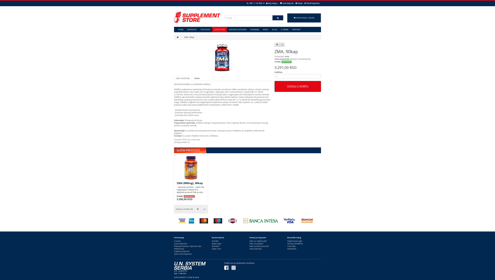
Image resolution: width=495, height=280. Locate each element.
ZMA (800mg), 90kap (190, 183)
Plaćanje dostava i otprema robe (187, 246)
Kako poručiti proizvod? (259, 246)
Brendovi (215, 246)
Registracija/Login (294, 241)
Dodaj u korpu (297, 86)
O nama (177, 241)
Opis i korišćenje (183, 78)
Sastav (197, 78)
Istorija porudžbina (295, 243)
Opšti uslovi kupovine (183, 254)
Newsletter (291, 248)
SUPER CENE (219, 29)
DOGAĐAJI (254, 29)
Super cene (216, 248)
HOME (180, 29)
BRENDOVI (192, 29)
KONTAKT (296, 29)
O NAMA (284, 29)
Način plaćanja (255, 248)
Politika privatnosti (181, 251)
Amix (287, 56)
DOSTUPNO (286, 62)
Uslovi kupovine (180, 243)
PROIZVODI (205, 29)
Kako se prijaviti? (256, 243)
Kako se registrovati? (258, 241)
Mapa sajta (216, 243)
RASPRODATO (189, 196)
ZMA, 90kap (189, 37)
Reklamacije (179, 248)
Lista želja (291, 246)
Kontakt (215, 241)
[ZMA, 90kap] (222, 57)
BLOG (274, 29)
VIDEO (265, 29)
